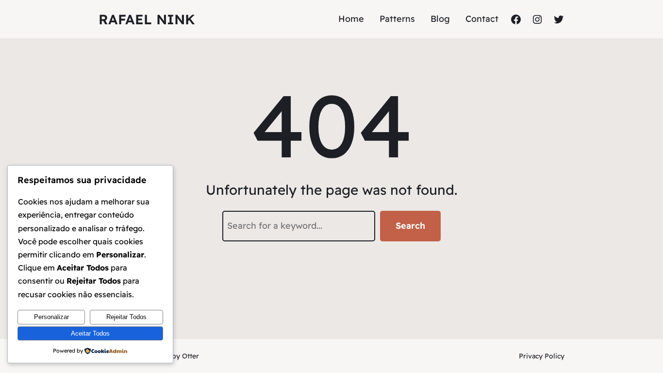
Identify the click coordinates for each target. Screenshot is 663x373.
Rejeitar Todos (126, 317)
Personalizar (51, 317)
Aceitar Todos (90, 333)
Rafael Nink (147, 19)
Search (410, 225)
